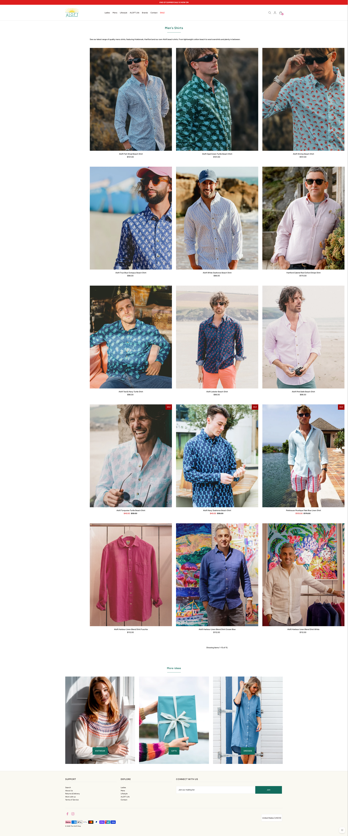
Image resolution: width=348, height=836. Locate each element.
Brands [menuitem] (145, 13)
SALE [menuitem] (162, 13)
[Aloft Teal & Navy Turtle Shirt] (131, 337)
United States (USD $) (271, 818)
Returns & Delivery (72, 794)
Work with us (70, 797)
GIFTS (174, 751)
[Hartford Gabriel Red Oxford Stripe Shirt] (303, 218)
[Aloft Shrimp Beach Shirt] (303, 99)
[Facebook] (67, 814)
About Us (69, 791)
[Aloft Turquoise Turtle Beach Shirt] (131, 455)
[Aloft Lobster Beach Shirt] (217, 337)
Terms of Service (72, 800)
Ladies (123, 787)
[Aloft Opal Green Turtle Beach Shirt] (217, 99)
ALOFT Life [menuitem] (134, 13)
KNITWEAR (100, 751)
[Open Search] (269, 12)
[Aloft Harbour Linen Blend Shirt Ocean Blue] (217, 574)
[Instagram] (72, 814)
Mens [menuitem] (115, 13)
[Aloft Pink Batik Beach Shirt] (303, 337)
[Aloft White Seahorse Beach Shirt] (217, 218)
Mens (123, 791)
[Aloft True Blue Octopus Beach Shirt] (131, 218)
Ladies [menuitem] (107, 13)
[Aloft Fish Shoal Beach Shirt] (131, 99)
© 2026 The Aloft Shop (73, 826)
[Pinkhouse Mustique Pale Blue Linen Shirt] (303, 455)
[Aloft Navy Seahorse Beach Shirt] (217, 455)
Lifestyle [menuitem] (123, 13)
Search (68, 787)
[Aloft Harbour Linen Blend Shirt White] (303, 574)
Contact (124, 800)
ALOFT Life (125, 797)
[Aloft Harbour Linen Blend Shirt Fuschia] (131, 574)
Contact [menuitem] (153, 13)
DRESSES (248, 751)
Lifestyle (124, 794)
